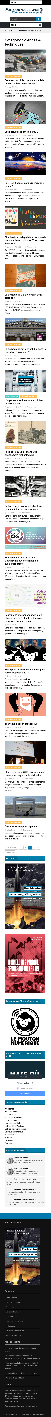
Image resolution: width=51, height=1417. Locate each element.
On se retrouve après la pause (21, 826)
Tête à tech (9, 1143)
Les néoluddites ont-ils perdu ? (21, 131)
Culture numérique (12, 396)
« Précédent (11, 847)
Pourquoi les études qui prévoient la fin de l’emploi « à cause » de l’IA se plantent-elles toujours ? (22, 1366)
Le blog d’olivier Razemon (15, 1129)
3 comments (30, 458)
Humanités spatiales (13, 1117)
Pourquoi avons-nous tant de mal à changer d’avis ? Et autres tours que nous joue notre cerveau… (24, 618)
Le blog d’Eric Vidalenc (14, 1126)
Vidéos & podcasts (13, 1335)
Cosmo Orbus (10, 1114)
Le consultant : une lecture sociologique (21, 1373)
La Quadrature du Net (13, 1123)
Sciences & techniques (13, 76)
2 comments (31, 247)
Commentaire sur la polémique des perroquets (28, 31)
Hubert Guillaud (11, 1120)
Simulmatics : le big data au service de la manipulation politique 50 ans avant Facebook (25, 240)
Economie (10, 1307)
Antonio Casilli (11, 1112)
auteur (34, 1406)
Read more (25, 63)
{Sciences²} (9, 1135)
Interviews (10, 1316)
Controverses (11, 1298)
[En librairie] (25, 928)
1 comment (28, 135)
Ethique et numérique (14, 1312)
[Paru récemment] (22, 1285)
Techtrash (9, 1140)
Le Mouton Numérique (14, 1132)
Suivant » (10, 852)
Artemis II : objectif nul (15, 1378)
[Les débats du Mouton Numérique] (25, 1046)
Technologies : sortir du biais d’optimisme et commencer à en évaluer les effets (22, 560)
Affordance (9, 1109)
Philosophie (10, 1326)
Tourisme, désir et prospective (21, 723)
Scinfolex (9, 1137)
